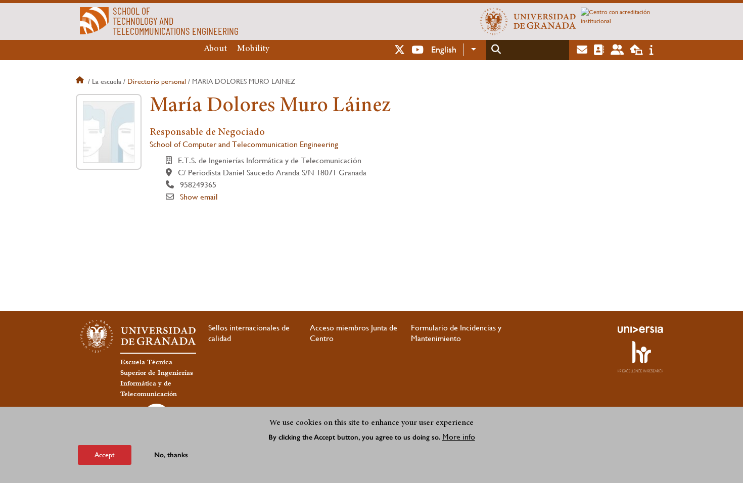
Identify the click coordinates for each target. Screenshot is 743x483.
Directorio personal (156, 81)
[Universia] (640, 329)
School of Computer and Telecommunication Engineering (244, 144)
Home (81, 81)
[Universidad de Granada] (528, 21)
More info (458, 437)
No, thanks (171, 455)
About (215, 49)
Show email (199, 197)
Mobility (253, 49)
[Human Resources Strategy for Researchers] (640, 356)
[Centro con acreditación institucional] (622, 21)
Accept (105, 455)
